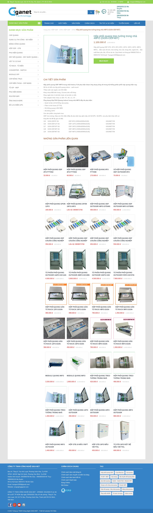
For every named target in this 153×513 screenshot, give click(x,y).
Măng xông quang (127, 489)
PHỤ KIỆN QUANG (16, 53)
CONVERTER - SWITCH (17, 70)
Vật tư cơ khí (128, 493)
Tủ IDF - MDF (104, 476)
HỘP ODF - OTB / (57, 30)
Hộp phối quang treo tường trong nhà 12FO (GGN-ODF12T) (100, 378)
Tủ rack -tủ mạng (117, 493)
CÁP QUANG (14, 35)
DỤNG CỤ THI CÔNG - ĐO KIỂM (21, 40)
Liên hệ (137, 23)
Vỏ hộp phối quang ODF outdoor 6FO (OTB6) (122, 172)
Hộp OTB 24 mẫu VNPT (78, 444)
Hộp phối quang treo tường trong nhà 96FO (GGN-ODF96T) (55, 412)
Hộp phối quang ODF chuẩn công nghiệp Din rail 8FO (78, 240)
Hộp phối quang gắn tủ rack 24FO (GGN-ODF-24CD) (76, 343)
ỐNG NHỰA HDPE (15, 101)
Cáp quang (129, 472)
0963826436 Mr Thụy (123, 16)
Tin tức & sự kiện (106, 23)
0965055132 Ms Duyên (123, 8)
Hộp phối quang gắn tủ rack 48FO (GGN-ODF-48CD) (99, 343)
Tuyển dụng (124, 23)
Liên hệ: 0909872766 (75, 210)
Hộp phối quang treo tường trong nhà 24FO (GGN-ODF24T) (123, 378)
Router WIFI (122, 485)
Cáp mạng (114, 476)
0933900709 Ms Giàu (123, 12)
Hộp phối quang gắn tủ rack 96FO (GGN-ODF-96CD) (122, 343)
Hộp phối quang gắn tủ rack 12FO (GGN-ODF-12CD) (53, 343)
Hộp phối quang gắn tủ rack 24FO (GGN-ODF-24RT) (78, 309)
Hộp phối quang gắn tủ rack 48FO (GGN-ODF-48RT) (101, 309)
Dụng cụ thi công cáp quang (109, 485)
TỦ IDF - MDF (14, 87)
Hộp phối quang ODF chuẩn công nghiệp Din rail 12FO (99, 240)
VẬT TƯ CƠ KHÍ (15, 61)
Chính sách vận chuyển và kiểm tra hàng (75, 475)
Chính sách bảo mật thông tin (71, 472)
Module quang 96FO (54, 376)
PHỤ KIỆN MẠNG (15, 92)
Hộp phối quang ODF (107, 472)
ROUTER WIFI (14, 96)
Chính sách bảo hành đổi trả (70, 477)
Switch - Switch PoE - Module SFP (122, 481)
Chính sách (90, 23)
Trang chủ (49, 23)
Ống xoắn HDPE (105, 493)
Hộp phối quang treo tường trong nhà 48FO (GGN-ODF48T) (98, 30)
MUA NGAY (103, 61)
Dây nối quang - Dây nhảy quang (110, 489)
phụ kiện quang (105, 481)
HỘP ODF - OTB (15, 48)
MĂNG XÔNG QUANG (17, 44)
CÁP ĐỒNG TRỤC (15, 79)
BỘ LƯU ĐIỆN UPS (16, 105)
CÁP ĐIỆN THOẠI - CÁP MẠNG (20, 83)
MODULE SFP (14, 74)
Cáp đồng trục (120, 472)
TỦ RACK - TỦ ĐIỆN (16, 66)
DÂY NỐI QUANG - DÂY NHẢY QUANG (23, 57)
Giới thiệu (62, 23)
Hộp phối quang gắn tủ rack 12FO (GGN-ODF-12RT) (54, 309)
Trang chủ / (47, 30)
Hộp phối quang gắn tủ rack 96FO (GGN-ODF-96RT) (124, 309)
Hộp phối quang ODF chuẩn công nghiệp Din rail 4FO (54, 240)
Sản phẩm (76, 23)
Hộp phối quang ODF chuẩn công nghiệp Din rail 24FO (122, 240)
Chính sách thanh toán (69, 480)
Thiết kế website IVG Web (47, 511)
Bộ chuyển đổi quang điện (127, 476)
